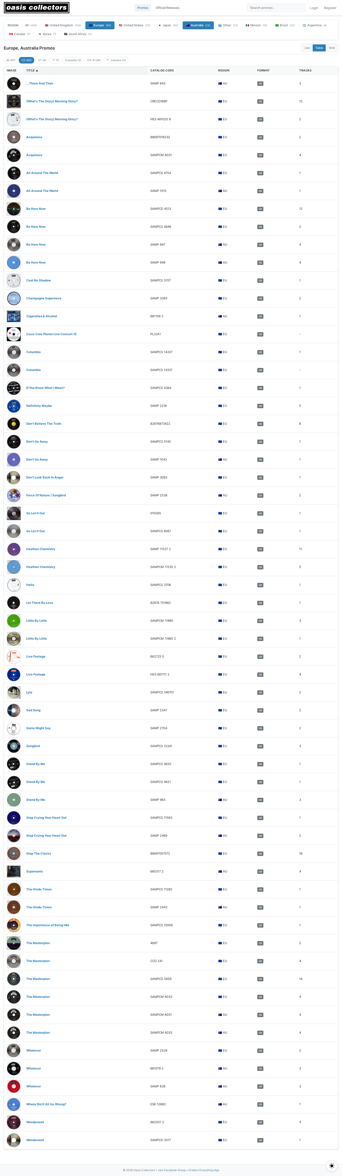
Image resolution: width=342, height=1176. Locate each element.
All (31, 25)
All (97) (10, 60)
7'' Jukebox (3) (116, 60)
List (307, 48)
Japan (168, 25)
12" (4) (42, 60)
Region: (13, 25)
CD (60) (26, 60)
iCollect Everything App (204, 1170)
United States (134, 25)
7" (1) (55, 60)
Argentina (315, 25)
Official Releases (167, 8)
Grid (332, 48)
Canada (19, 34)
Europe (100, 25)
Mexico (256, 25)
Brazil (285, 25)
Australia (198, 25)
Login (314, 8)
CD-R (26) (94, 60)
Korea (47, 34)
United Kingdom (63, 25)
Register (330, 8)
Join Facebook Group (172, 1170)
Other (228, 25)
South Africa (78, 34)
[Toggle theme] (331, 1165)
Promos (142, 8)
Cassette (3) (73, 60)
